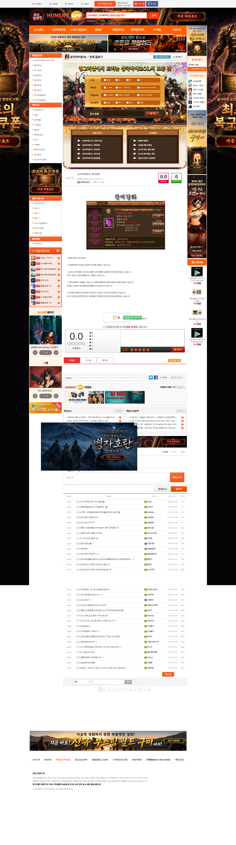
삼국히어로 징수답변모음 (91, 158)
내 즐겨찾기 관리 (197, 69)
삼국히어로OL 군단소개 (91, 154)
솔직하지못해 (152, 652)
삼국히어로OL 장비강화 (91, 149)
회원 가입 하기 (122, 3)
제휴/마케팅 (137, 760)
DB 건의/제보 (39, 150)
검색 (154, 15)
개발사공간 (179, 760)
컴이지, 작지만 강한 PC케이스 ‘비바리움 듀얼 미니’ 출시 (87, 421)
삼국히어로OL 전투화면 (91, 145)
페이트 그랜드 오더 (199, 85)
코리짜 (149, 538)
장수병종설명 (40, 95)
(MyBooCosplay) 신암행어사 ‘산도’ (48, 347)
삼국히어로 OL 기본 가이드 (92, 141)
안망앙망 (150, 668)
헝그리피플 (39, 228)
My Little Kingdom (48, 269)
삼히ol (149, 610)
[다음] (144, 689)
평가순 (105, 360)
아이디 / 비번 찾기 (124, 5)
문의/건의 (38, 244)
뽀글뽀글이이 (152, 554)
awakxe (150, 512)
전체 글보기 (96, 57)
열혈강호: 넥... (46, 286)
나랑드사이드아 (153, 642)
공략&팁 (37, 120)
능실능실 (150, 517)
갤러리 (37, 130)
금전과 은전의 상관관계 (146, 158)
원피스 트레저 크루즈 (199, 90)
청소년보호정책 (81, 760)
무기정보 (38, 70)
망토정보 (38, 80)
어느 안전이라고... (46, 390)
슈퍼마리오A (85, 182)
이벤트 (37, 145)
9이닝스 (111, 21)
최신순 (72, 360)
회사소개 (36, 760)
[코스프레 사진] (45, 330)
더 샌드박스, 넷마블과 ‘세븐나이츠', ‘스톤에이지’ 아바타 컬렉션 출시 (154, 417)
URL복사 (69, 378)
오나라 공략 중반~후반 (146, 154)
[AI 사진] (45, 377)
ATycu (150, 657)
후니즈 (149, 647)
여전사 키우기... (47, 258)
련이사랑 (150, 528)
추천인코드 (39, 135)
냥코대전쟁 (197, 81)
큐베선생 (150, 522)
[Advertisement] (125, 579)
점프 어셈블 (197, 94)
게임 (37, 213)
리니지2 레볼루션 (199, 102)
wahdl (150, 507)
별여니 (149, 564)
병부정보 (38, 85)
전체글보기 (39, 110)
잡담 (36, 115)
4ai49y (150, 594)
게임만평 (38, 233)
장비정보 (38, 155)
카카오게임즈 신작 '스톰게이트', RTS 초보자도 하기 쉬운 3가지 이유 (155, 424)
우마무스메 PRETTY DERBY (199, 98)
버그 (36, 140)
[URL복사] (102, 378)
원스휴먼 (196, 106)
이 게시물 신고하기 (139, 319)
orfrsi (149, 502)
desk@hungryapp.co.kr (137, 781)
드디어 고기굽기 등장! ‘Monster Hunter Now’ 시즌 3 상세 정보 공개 (156, 421)
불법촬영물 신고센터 (100, 760)
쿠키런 (103, 21)
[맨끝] (149, 689)
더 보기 (119, 410)
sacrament (152, 533)
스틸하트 (150, 600)
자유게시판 (40, 203)
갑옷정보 (38, 75)
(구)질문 (37, 125)
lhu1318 (150, 569)
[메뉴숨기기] (180, 35)
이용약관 (47, 760)
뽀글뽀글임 (151, 549)
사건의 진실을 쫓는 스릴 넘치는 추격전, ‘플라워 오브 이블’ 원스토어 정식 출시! (158, 428)
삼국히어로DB (40, 159)
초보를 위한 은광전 (145, 145)
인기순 (88, 360)
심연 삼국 (44, 280)
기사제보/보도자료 (120, 760)
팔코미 (149, 559)
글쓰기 (179, 489)
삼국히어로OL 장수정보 (44, 60)
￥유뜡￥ (150, 626)
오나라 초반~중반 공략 (146, 149)
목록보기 (162, 489)
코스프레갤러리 (41, 223)
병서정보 (38, 90)
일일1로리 (151, 543)
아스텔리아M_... (47, 263)
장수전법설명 (40, 100)
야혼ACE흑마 (152, 605)
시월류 (149, 662)
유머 (37, 208)
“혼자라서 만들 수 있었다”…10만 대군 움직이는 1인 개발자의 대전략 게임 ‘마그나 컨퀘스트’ (100, 417)
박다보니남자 (152, 589)
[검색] (128, 682)
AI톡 (37, 218)
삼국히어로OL (78, 57)
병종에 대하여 (143, 141)
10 (140, 689)
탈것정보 (38, 65)
